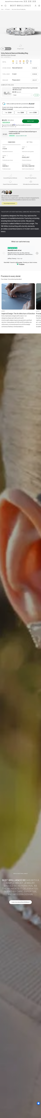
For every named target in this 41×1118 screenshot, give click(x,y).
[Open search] (5, 5)
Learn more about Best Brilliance (20, 902)
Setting (29, 142)
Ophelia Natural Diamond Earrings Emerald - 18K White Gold (25, 88)
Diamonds (11, 142)
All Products (7, 9)
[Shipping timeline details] (15, 126)
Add (37, 95)
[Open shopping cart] (39, 5)
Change (34, 68)
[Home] (20, 5)
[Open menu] (2, 5)
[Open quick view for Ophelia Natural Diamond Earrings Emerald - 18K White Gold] (7, 92)
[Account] (35, 5)
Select (35, 80)
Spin (3, 48)
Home (2, 9)
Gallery (8, 48)
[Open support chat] (38, 1103)
